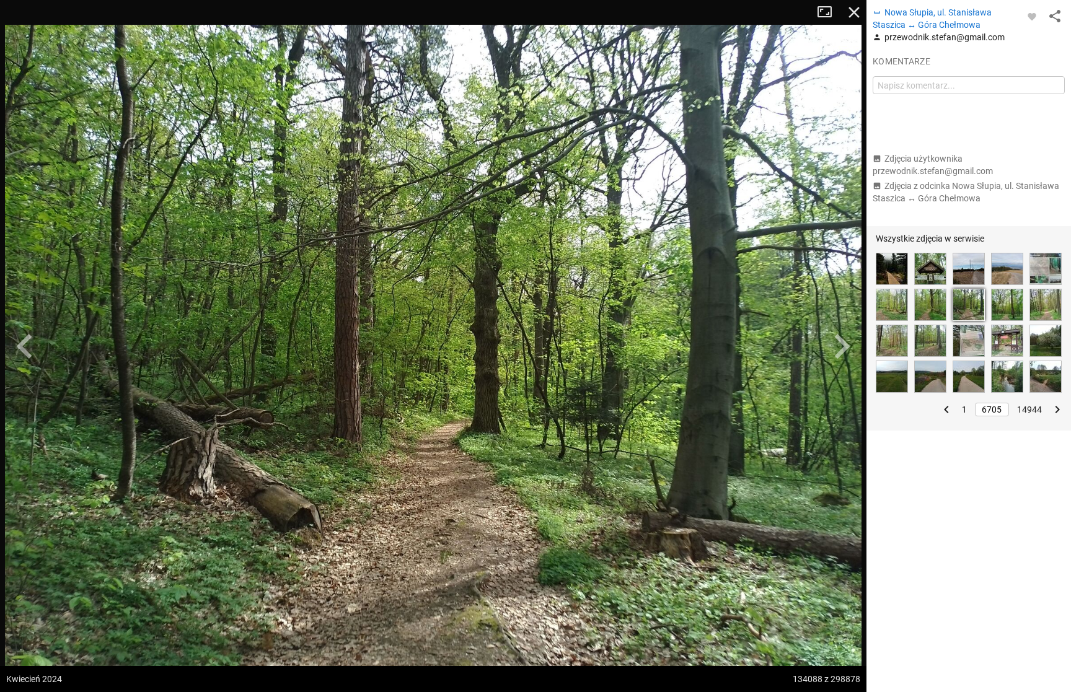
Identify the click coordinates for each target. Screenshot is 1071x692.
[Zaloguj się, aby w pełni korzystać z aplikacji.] (1032, 16)
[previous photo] (25, 346)
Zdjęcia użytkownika (933, 165)
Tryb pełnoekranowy (829, 12)
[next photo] (841, 346)
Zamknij (854, 12)
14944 (1029, 409)
